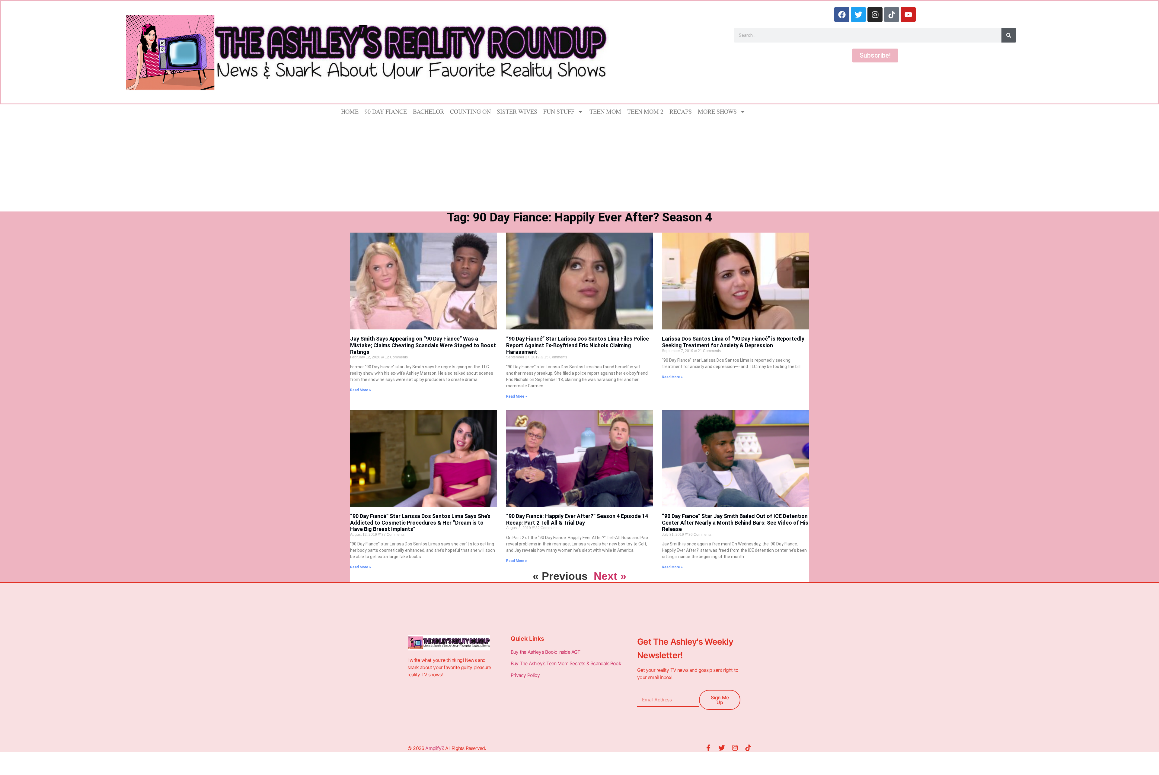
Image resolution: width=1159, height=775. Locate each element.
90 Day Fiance (386, 111)
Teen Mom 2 (645, 111)
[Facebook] (841, 14)
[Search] (1008, 35)
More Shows (717, 111)
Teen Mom (605, 111)
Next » (610, 576)
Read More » (360, 390)
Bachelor (428, 111)
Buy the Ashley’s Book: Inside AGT (545, 652)
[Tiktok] (891, 14)
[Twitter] (858, 14)
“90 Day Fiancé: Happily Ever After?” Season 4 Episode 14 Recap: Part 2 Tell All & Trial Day (577, 519)
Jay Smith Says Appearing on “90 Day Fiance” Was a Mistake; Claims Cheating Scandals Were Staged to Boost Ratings (423, 345)
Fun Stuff (558, 111)
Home (350, 111)
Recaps (680, 111)
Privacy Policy (526, 675)
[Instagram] (875, 14)
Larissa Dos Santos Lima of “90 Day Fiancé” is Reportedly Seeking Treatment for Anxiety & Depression (733, 341)
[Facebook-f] (708, 748)
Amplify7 (434, 748)
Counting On (470, 111)
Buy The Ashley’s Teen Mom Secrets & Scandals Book (566, 663)
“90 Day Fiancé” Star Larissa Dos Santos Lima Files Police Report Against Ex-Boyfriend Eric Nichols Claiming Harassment (577, 345)
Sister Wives (517, 111)
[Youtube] (908, 14)
